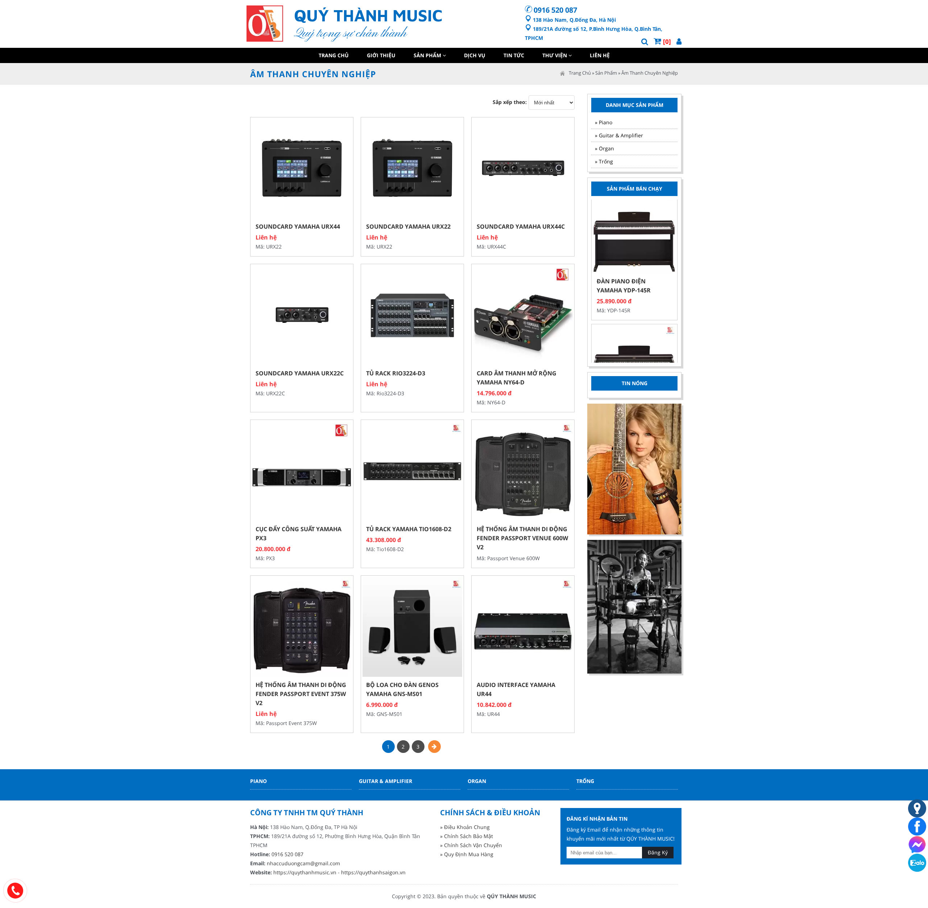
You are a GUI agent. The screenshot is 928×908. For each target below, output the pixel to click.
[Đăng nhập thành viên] (679, 41)
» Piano (603, 122)
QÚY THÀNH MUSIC (511, 896)
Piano (258, 781)
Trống (585, 781)
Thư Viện (555, 55)
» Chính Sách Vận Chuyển (471, 845)
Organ (477, 781)
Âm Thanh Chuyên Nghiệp (649, 73)
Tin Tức (514, 55)
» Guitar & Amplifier (619, 135)
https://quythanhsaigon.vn (373, 872)
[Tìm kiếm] (644, 41)
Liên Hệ (600, 55)
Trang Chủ (334, 55)
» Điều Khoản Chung (465, 827)
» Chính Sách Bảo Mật (466, 836)
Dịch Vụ (474, 55)
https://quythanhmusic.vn (304, 872)
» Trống (604, 161)
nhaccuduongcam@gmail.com (303, 863)
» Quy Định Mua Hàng (466, 854)
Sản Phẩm (428, 55)
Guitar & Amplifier (385, 781)
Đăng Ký (658, 852)
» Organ (604, 148)
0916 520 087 (555, 10)
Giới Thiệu (381, 55)
